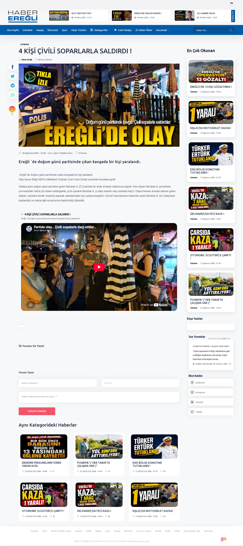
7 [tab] (221, 338)
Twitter (198, 412)
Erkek (177, 531)
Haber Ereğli (26, 60)
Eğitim (98, 531)
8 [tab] (224, 338)
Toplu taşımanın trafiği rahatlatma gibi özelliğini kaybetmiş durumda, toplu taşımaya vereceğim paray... (211, 355)
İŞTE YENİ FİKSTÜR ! (81, 13)
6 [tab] (219, 338)
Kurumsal (161, 30)
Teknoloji (208, 531)
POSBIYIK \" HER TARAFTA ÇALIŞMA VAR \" (93, 464)
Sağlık (89, 531)
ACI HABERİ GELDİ (206, 13)
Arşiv (107, 531)
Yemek (158, 531)
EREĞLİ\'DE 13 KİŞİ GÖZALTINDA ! (211, 86)
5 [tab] (217, 338)
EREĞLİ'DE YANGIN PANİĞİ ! (148, 13)
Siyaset (78, 531)
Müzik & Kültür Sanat (61, 531)
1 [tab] (209, 338)
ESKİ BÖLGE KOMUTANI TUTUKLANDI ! (147, 464)
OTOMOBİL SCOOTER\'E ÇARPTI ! (43, 510)
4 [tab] (215, 338)
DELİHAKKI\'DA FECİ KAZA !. (94, 510)
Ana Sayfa (13, 30)
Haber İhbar (145, 30)
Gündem (27, 30)
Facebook (200, 382)
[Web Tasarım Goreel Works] (223, 538)
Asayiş (40, 30)
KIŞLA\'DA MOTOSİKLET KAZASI (153, 510)
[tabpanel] (211, 355)
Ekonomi (53, 30)
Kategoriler (101, 30)
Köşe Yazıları (78, 30)
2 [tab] (211, 338)
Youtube (199, 402)
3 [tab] (213, 338)
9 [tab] (227, 338)
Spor (64, 30)
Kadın (168, 531)
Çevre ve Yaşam (143, 531)
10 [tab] (229, 338)
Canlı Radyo (125, 30)
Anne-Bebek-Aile (192, 531)
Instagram (200, 392)
